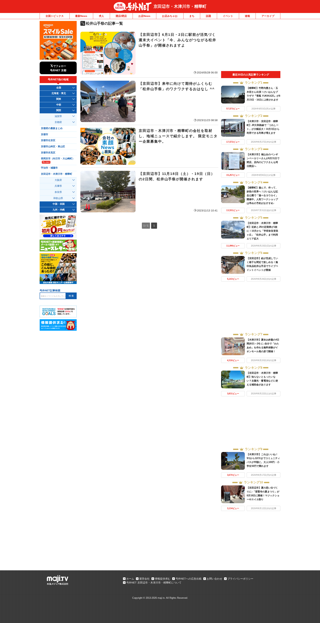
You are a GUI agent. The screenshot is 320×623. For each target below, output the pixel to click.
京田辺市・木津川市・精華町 (180, 6)
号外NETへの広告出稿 (188, 578)
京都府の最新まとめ (52, 128)
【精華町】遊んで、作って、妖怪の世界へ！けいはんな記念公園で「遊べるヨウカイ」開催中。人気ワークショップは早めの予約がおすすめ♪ (262, 195)
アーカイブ (267, 15)
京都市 (44, 134)
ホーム (130, 578)
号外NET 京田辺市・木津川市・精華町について (153, 582)
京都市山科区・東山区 (53, 146)
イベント (228, 15)
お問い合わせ (214, 578)
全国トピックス (55, 15)
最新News (81, 15)
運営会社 (144, 578)
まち (191, 15)
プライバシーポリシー (240, 578)
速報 (247, 15)
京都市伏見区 (48, 152)
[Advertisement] (250, 46)
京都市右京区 (48, 140)
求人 (101, 15)
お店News (144, 15)
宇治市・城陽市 (49, 168)
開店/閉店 (121, 15)
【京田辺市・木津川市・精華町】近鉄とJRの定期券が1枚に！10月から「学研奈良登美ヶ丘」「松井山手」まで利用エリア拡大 (262, 231)
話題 (208, 15)
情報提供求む (162, 578)
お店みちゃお (170, 15)
